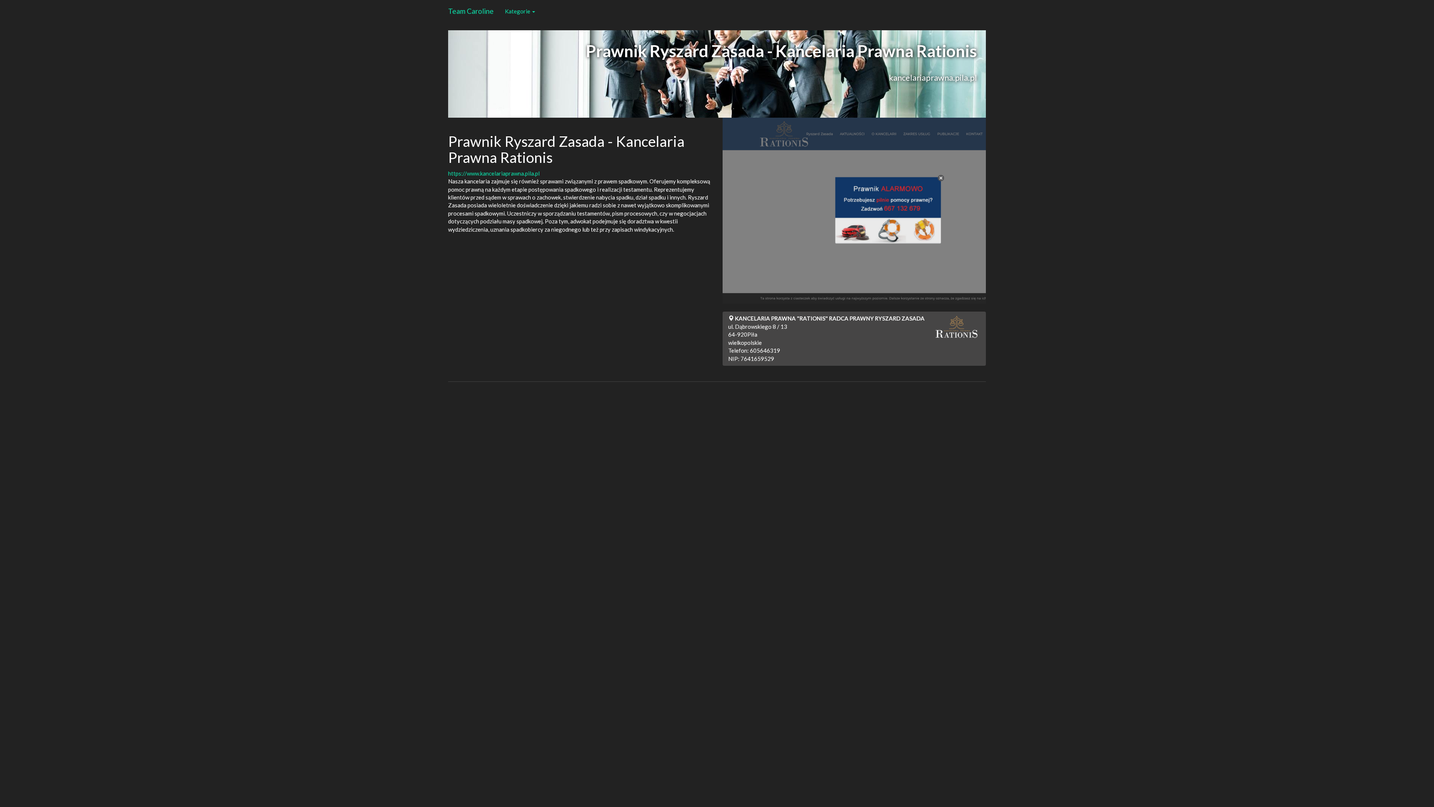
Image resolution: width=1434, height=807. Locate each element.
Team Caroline (471, 11)
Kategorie (518, 11)
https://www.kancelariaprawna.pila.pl (494, 173)
